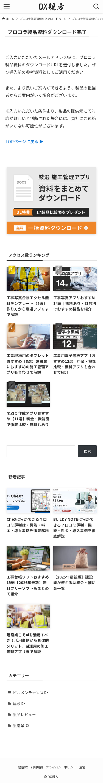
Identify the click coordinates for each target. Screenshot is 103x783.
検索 (87, 451)
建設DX (19, 703)
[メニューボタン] (6, 6)
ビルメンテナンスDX (31, 692)
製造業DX (21, 725)
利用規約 (37, 767)
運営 (82, 767)
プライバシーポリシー (61, 767)
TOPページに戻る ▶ (24, 141)
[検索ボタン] (96, 6)
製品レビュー (24, 714)
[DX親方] (51, 6)
